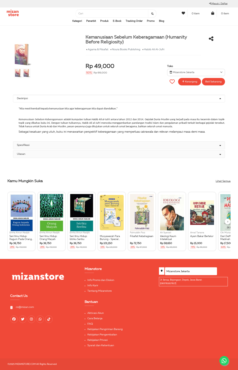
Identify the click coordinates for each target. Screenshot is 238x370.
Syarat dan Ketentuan (100, 345)
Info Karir (92, 285)
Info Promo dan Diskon (100, 280)
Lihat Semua (223, 181)
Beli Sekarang (213, 81)
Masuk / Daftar (219, 4)
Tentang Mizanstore (99, 291)
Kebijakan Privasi (97, 340)
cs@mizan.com (25, 307)
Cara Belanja (94, 318)
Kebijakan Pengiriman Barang (105, 329)
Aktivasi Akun (95, 313)
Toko (170, 66)
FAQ (90, 324)
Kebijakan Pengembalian (102, 334)
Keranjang (190, 81)
